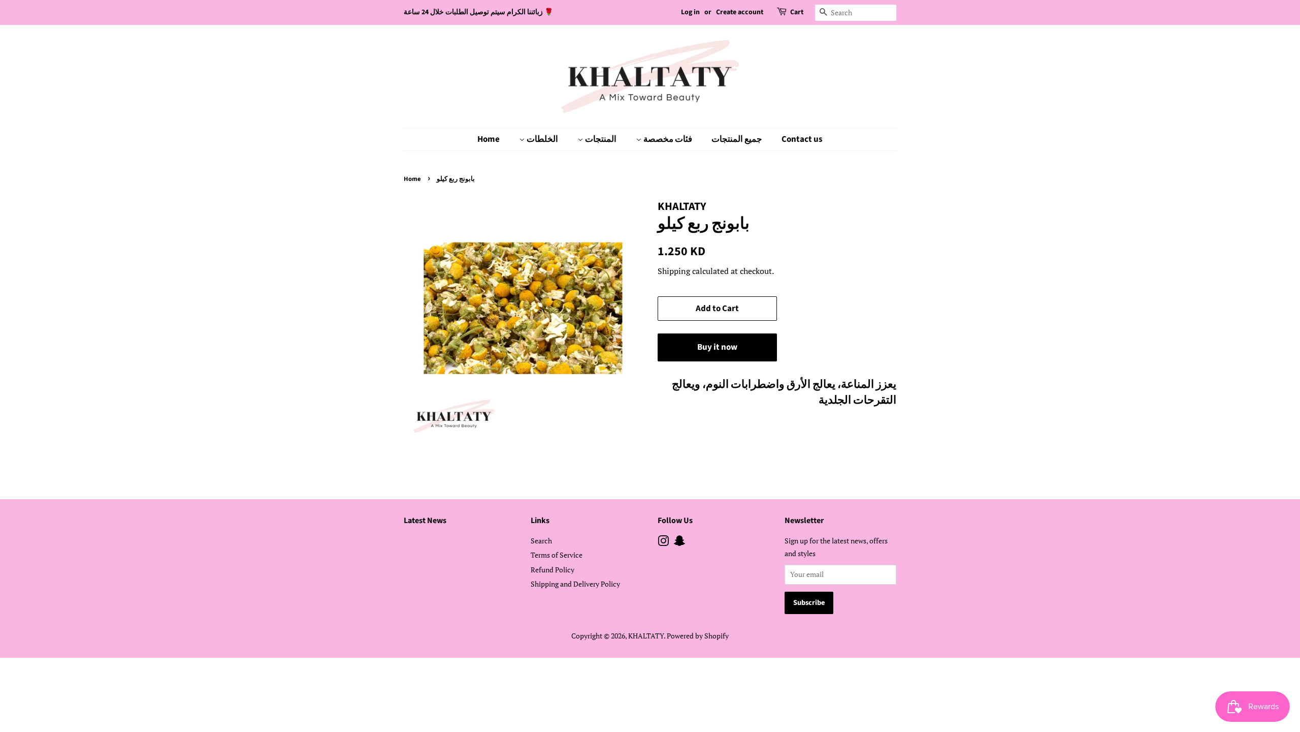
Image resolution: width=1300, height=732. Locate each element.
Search (541, 540)
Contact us (802, 139)
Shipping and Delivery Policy (575, 584)
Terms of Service (556, 555)
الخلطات (541, 139)
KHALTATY (646, 635)
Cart (796, 12)
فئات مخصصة (667, 139)
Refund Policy (552, 569)
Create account (739, 12)
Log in (690, 12)
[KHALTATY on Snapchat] (679, 542)
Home (488, 139)
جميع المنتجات (736, 139)
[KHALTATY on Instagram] (663, 542)
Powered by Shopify (698, 635)
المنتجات (599, 139)
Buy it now (717, 347)
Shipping (674, 271)
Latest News (425, 520)
